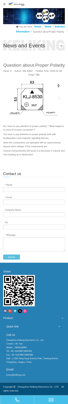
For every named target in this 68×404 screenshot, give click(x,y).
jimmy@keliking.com (15, 375)
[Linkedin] (15, 311)
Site (38, 74)
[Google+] (10, 311)
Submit (11, 257)
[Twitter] (20, 311)
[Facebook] (5, 311)
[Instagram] (25, 311)
